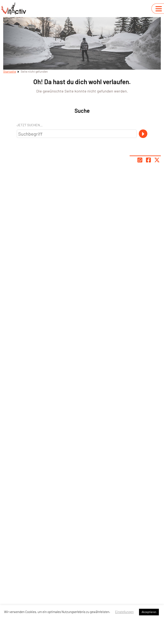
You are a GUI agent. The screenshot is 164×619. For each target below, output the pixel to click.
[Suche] (143, 133)
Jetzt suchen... (29, 125)
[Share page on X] (157, 160)
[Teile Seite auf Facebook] (148, 160)
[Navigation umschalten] (158, 8)
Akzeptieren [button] (149, 612)
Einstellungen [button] (124, 612)
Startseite (9, 71)
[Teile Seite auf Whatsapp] (140, 160)
